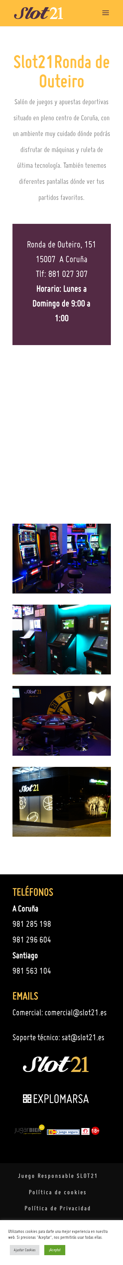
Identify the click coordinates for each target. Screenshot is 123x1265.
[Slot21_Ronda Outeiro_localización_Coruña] (61, 834)
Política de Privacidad (58, 1208)
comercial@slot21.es (76, 1012)
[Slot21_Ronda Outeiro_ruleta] (61, 753)
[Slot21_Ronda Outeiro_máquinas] (61, 590)
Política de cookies (58, 1192)
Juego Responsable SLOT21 (58, 1175)
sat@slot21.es (83, 1037)
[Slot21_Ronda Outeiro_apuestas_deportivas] (61, 671)
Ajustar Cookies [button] (24, 1250)
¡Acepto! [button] (55, 1249)
